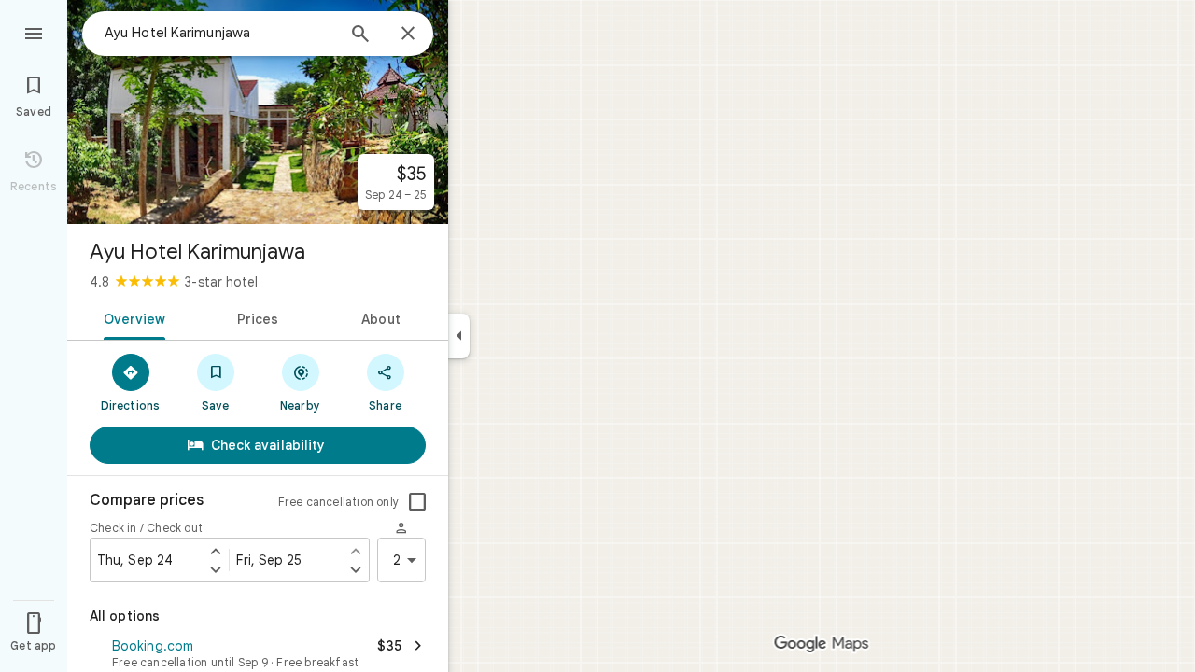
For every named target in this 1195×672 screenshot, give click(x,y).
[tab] (131, 317)
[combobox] (219, 32)
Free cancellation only (338, 502)
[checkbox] (417, 502)
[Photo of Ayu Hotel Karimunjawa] (257, 112)
